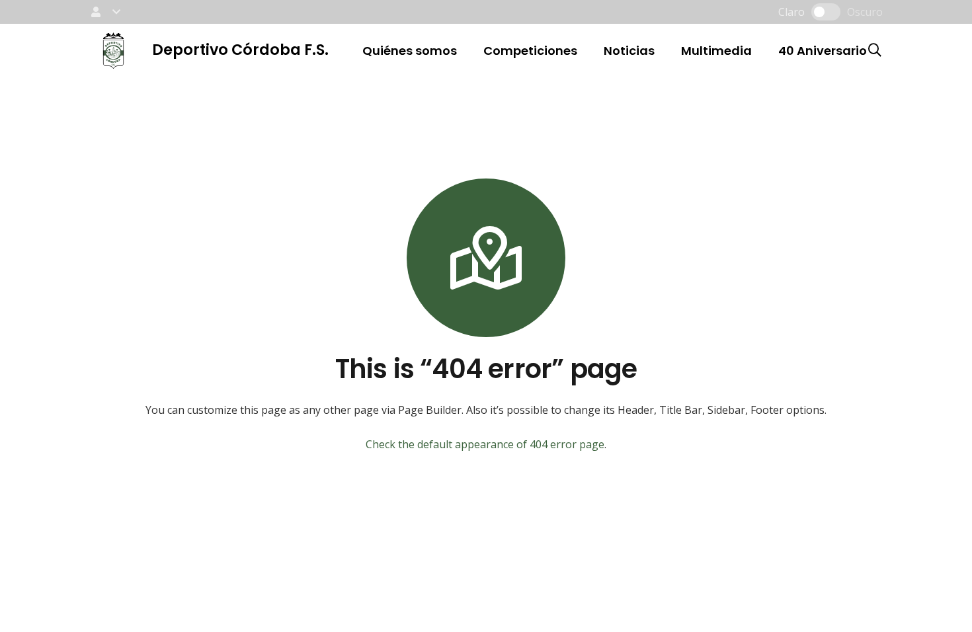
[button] (104, 11)
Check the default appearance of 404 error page (485, 444)
